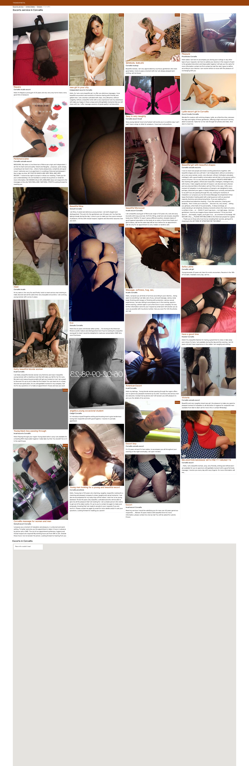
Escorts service (18, 7)
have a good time (190, 334)
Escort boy (131, 443)
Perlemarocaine (21, 159)
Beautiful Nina (76, 206)
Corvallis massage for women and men (32, 521)
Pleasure (186, 54)
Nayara (17, 87)
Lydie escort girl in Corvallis (195, 111)
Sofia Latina (187, 266)
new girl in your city (79, 87)
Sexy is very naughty (136, 116)
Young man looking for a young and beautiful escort (95, 487)
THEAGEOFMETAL (19, 3)
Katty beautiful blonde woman (28, 369)
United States (30, 7)
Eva (71, 323)
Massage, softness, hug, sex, (140, 290)
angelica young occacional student (86, 411)
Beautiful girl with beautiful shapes (198, 165)
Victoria (185, 397)
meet (16, 287)
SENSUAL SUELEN (135, 63)
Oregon (39, 7)
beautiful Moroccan (135, 208)
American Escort (134, 385)
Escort (129, 504)
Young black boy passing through (30, 431)
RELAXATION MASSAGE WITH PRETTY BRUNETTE (206, 460)
